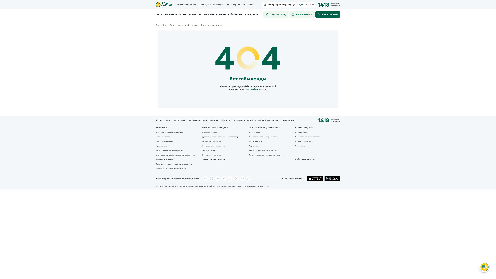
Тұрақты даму (162, 146)
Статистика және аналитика (171, 14)
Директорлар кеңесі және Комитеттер (220, 137)
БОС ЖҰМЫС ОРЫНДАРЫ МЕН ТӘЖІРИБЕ (210, 120)
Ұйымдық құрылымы (211, 141)
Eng (312, 4)
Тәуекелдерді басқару (214, 159)
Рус (307, 4)
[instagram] (211, 178)
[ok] (230, 178)
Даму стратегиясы (164, 141)
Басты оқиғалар (163, 137)
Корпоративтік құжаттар (213, 146)
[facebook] (223, 178)
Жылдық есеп (208, 150)
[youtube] (205, 178)
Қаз (301, 4)
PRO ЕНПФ (248, 4)
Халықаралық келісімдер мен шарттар (267, 155)
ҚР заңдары (254, 132)
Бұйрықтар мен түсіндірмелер (263, 150)
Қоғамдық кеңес (165, 159)
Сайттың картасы (305, 159)
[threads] (236, 178)
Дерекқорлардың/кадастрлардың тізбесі (175, 155)
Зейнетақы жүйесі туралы (183, 25)
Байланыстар (235, 14)
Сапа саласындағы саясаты (308, 137)
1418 (323, 4)
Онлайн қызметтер (186, 4)
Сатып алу (179, 120)
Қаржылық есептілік (211, 155)
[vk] (217, 178)
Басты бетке (253, 89)
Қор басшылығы (209, 132)
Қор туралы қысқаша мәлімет (169, 132)
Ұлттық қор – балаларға (211, 4)
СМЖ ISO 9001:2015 (304, 141)
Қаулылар (253, 146)
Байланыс (288, 120)
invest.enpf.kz (233, 4)
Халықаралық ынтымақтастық (170, 150)
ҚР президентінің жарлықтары (263, 137)
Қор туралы (162, 128)
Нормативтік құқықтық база (264, 128)
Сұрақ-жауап (252, 14)
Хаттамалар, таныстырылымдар (171, 168)
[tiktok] (248, 178)
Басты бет (161, 25)
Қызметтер (195, 14)
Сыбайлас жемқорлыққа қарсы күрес (257, 120)
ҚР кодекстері (255, 141)
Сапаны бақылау (304, 128)
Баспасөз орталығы (215, 14)
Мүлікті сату (163, 120)
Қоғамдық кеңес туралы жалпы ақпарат (174, 164)
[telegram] (242, 178)
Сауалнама (300, 146)
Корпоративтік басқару (215, 128)
